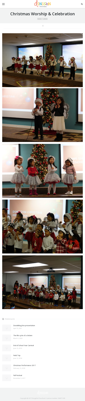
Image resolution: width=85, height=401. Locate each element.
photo (46, 19)
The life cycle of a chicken (22, 335)
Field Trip (16, 355)
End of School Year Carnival (23, 345)
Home (39, 19)
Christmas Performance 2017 (24, 365)
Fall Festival (17, 375)
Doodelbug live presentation (24, 325)
